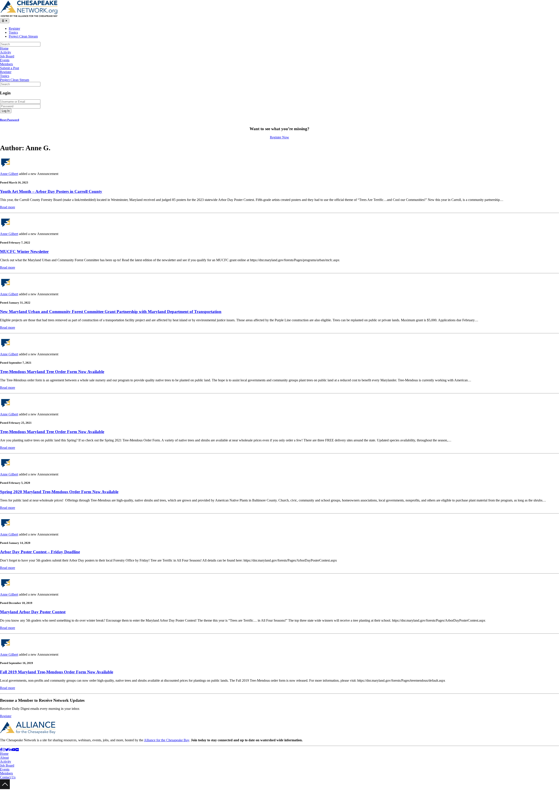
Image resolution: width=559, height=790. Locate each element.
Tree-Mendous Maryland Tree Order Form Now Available (52, 371)
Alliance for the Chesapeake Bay (166, 740)
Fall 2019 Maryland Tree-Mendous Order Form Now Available (56, 672)
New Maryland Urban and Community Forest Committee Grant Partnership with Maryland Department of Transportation (110, 311)
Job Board (7, 56)
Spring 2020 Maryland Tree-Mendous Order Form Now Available (59, 491)
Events (4, 60)
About (4, 757)
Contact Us (8, 777)
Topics (13, 32)
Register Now (279, 137)
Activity (5, 52)
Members (6, 64)
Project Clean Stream (23, 36)
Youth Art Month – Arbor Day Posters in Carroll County (51, 191)
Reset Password (9, 119)
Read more (7, 207)
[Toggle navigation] (4, 21)
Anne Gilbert (9, 174)
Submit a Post (9, 68)
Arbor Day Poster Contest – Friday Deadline (40, 552)
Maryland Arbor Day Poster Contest (33, 612)
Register (14, 28)
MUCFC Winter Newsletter (24, 251)
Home (4, 48)
